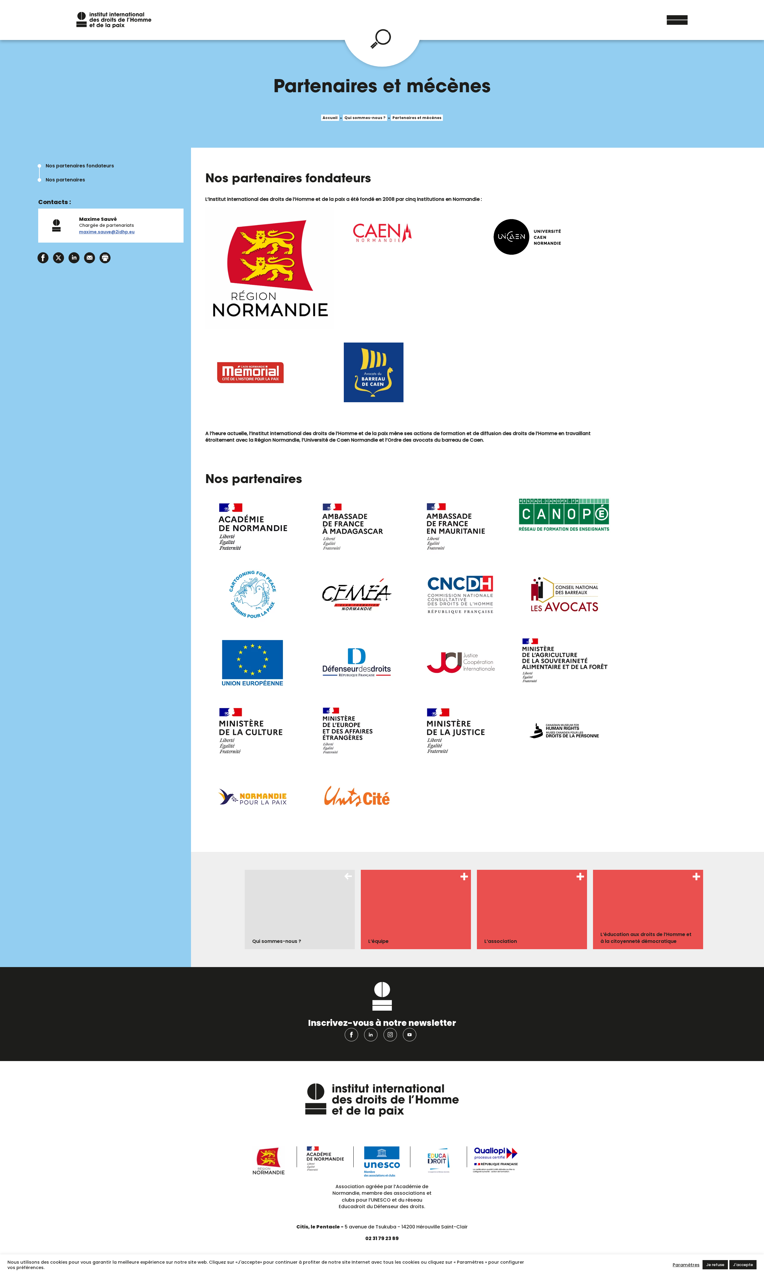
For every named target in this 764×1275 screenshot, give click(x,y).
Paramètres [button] (686, 1265)
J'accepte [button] (743, 1265)
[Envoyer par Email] (89, 257)
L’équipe (378, 941)
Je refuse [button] (715, 1265)
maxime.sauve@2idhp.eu (107, 232)
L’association (500, 941)
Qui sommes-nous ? (365, 117)
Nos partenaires (65, 179)
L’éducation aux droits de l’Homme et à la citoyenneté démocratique (645, 937)
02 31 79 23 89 (382, 1238)
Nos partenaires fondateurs (80, 165)
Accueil (330, 117)
